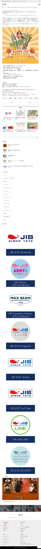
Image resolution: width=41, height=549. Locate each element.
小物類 (5, 213)
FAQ (21, 539)
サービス (21, 525)
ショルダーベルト (7, 206)
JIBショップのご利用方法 (24, 536)
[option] (20, 490)
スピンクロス (6, 184)
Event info (4, 525)
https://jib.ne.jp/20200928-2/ (23, 95)
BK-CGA (5, 181)
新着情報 (12, 10)
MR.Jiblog (4, 530)
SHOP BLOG (5, 528)
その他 (5, 219)
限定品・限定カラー (7, 216)
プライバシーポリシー (23, 542)
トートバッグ (6, 194)
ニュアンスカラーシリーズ (8, 187)
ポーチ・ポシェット (7, 210)
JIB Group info (5, 527)
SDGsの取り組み (22, 528)
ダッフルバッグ (5, 536)
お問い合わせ (22, 537)
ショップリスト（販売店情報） (24, 527)
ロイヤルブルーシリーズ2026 (8, 178)
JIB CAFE (21, 530)
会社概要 (21, 531)
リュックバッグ (6, 200)
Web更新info (16, 10)
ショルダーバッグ (7, 203)
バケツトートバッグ (7, 197)
